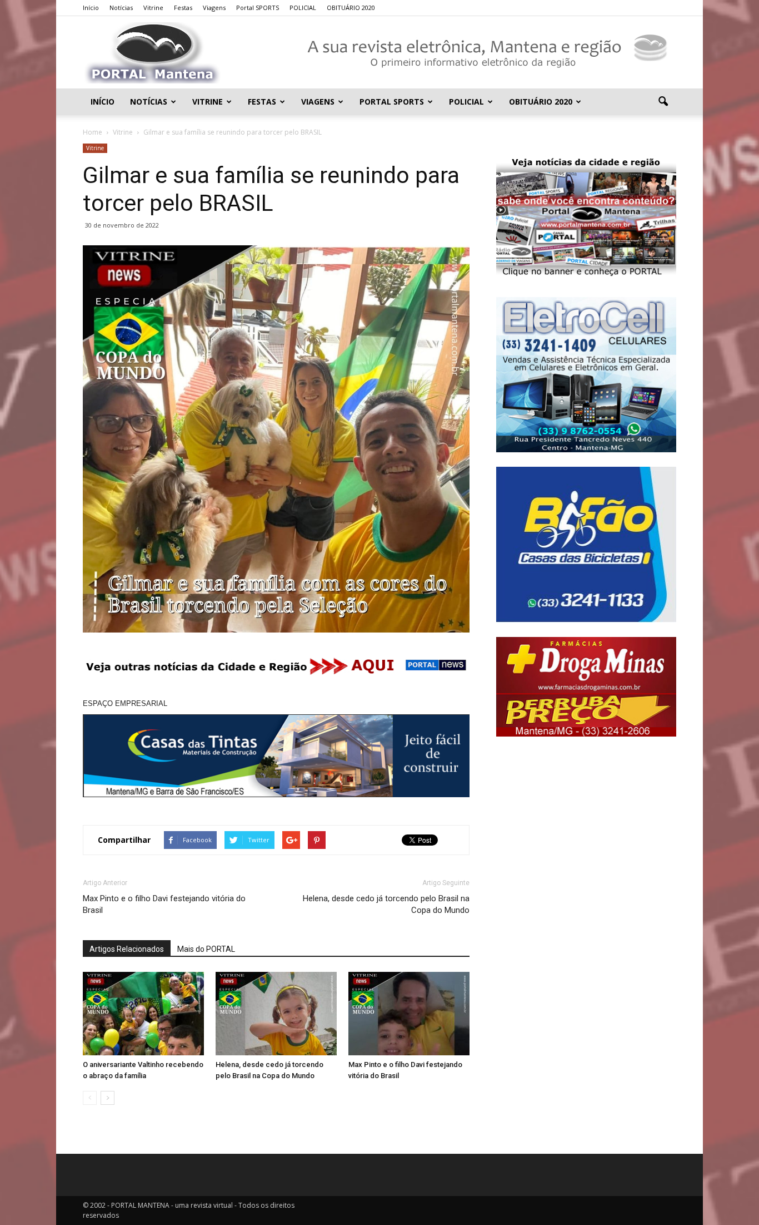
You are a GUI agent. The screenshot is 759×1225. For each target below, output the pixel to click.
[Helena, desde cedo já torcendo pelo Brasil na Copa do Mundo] (276, 1013)
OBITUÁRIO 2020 (351, 7)
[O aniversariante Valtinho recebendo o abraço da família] (143, 1013)
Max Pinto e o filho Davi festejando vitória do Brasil (164, 904)
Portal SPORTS (257, 7)
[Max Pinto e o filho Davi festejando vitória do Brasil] (409, 1013)
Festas (183, 7)
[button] (663, 101)
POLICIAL (302, 7)
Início (91, 7)
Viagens (214, 7)
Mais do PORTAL (206, 949)
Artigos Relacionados (126, 949)
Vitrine (153, 7)
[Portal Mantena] (379, 52)
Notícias (121, 7)
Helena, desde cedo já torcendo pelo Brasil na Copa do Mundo (386, 904)
